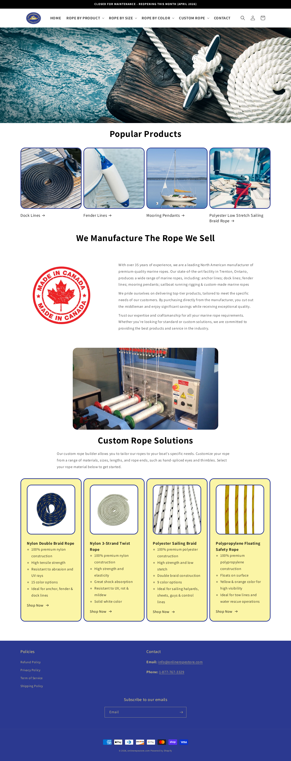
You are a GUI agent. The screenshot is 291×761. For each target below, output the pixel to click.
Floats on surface (234, 575)
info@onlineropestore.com (180, 662)
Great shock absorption (113, 581)
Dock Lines (30, 215)
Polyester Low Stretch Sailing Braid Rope (236, 218)
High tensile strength (48, 562)
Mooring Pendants (163, 215)
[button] (85, 18)
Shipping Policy (31, 686)
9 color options (169, 582)
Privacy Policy (30, 670)
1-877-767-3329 (171, 672)
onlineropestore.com (139, 750)
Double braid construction (179, 575)
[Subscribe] (181, 712)
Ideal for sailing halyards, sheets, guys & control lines (178, 595)
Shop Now (35, 605)
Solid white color (108, 601)
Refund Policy (30, 662)
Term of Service (31, 678)
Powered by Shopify (161, 750)
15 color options (44, 582)
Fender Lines (95, 215)
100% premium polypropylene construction (232, 562)
